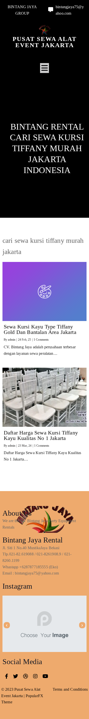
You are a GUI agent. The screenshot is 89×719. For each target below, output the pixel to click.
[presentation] (7, 625)
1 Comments (41, 339)
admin (11, 339)
